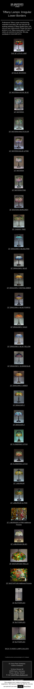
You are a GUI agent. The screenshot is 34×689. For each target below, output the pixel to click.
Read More (27, 686)
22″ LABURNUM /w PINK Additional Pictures (19, 524)
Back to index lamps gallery (17, 649)
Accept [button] (20, 686)
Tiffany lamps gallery (18, 30)
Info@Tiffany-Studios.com (19, 675)
